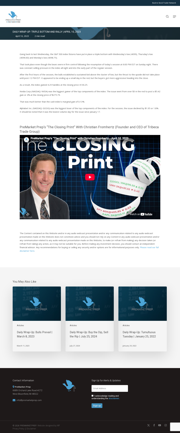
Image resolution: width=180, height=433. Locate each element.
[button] (174, 16)
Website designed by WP (49, 425)
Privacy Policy (18, 428)
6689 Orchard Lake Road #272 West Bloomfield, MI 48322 (27, 390)
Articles (20, 325)
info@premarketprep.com (29, 400)
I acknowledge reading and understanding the (106, 397)
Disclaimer (31, 428)
